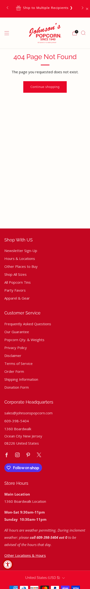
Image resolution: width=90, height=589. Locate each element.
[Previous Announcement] (7, 8)
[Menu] (6, 33)
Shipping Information (21, 379)
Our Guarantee (16, 331)
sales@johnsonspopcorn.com (28, 413)
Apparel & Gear (17, 298)
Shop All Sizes (15, 274)
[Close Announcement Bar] (87, 9)
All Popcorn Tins (17, 282)
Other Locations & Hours (25, 555)
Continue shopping (45, 87)
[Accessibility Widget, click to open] (7, 564)
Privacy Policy (15, 347)
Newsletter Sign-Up (20, 250)
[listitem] (45, 8)
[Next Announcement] (82, 8)
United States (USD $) (42, 578)
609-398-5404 (16, 420)
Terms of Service (18, 363)
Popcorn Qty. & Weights (24, 339)
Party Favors (15, 290)
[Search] (83, 33)
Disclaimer (12, 355)
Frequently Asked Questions (27, 323)
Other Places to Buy (21, 266)
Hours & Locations (19, 258)
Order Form (14, 371)
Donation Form (16, 387)
